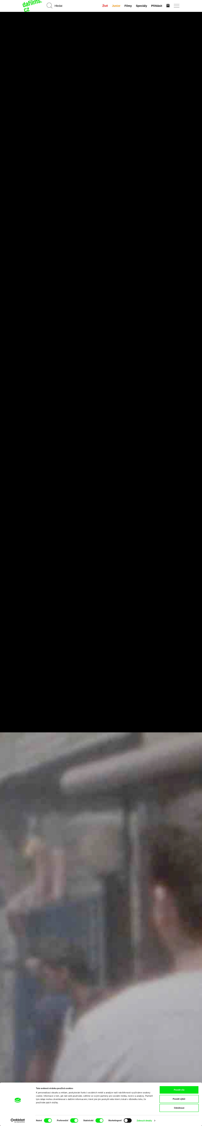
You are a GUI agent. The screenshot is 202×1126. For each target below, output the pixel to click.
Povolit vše (179, 1090)
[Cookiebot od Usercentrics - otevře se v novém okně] (18, 1121)
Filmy (128, 5)
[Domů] (32, 6)
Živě (105, 5)
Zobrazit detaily (144, 1120)
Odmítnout (179, 1108)
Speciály (141, 5)
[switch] (74, 1120)
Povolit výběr (179, 1099)
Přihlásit (156, 5)
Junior (116, 5)
